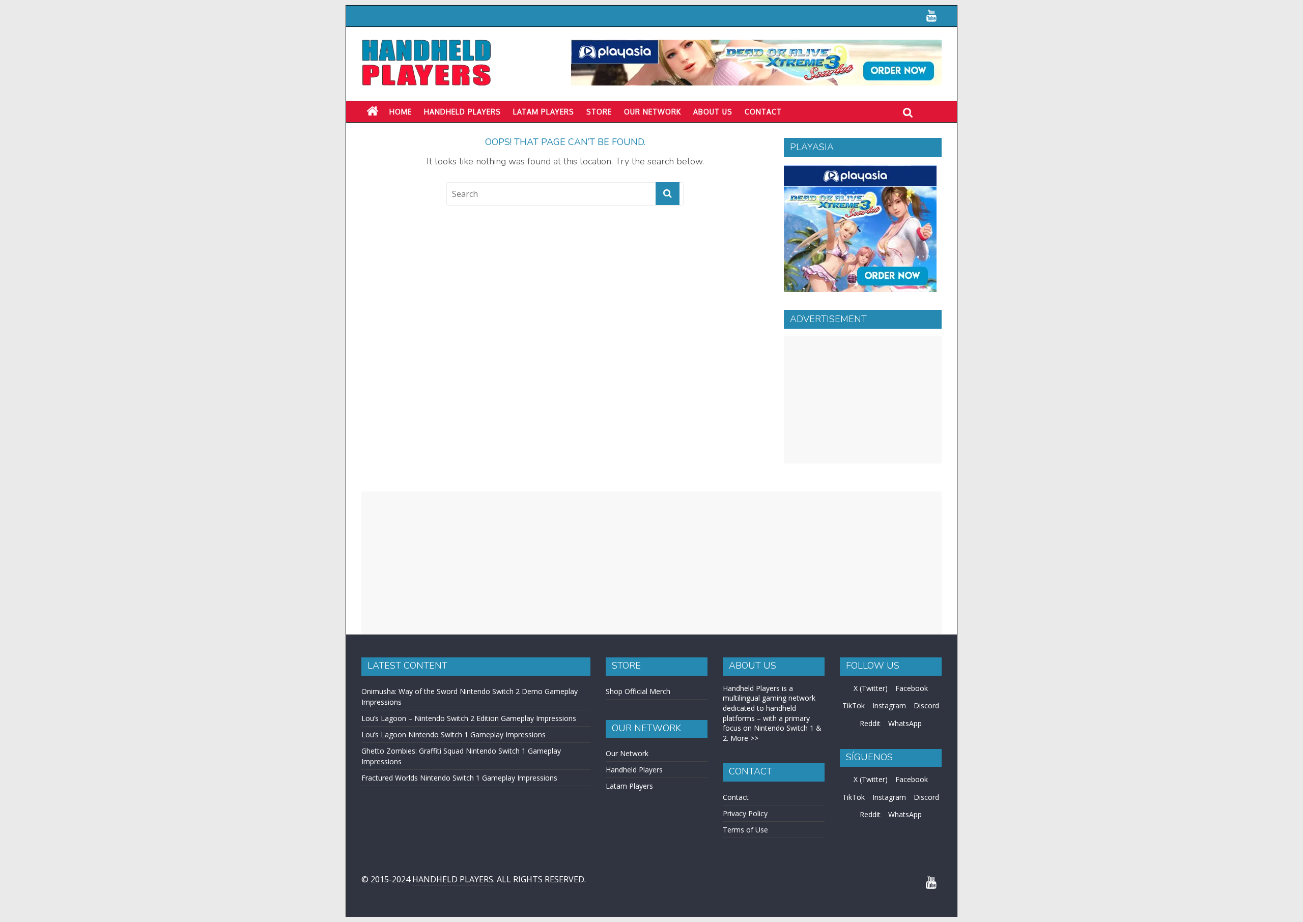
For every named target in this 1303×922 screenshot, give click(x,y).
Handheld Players (462, 111)
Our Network (652, 111)
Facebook (911, 688)
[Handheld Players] (372, 111)
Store (599, 111)
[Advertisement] (863, 400)
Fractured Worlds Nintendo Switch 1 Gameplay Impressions (459, 778)
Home (400, 111)
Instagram (889, 705)
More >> (744, 738)
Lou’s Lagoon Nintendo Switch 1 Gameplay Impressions (453, 734)
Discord (926, 705)
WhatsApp (905, 723)
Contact (763, 111)
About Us (712, 111)
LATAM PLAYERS (543, 111)
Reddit (870, 723)
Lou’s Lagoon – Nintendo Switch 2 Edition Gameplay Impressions (468, 718)
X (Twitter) (871, 688)
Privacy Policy (745, 813)
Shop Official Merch (638, 691)
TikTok (853, 705)
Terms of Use (745, 829)
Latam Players (629, 786)
